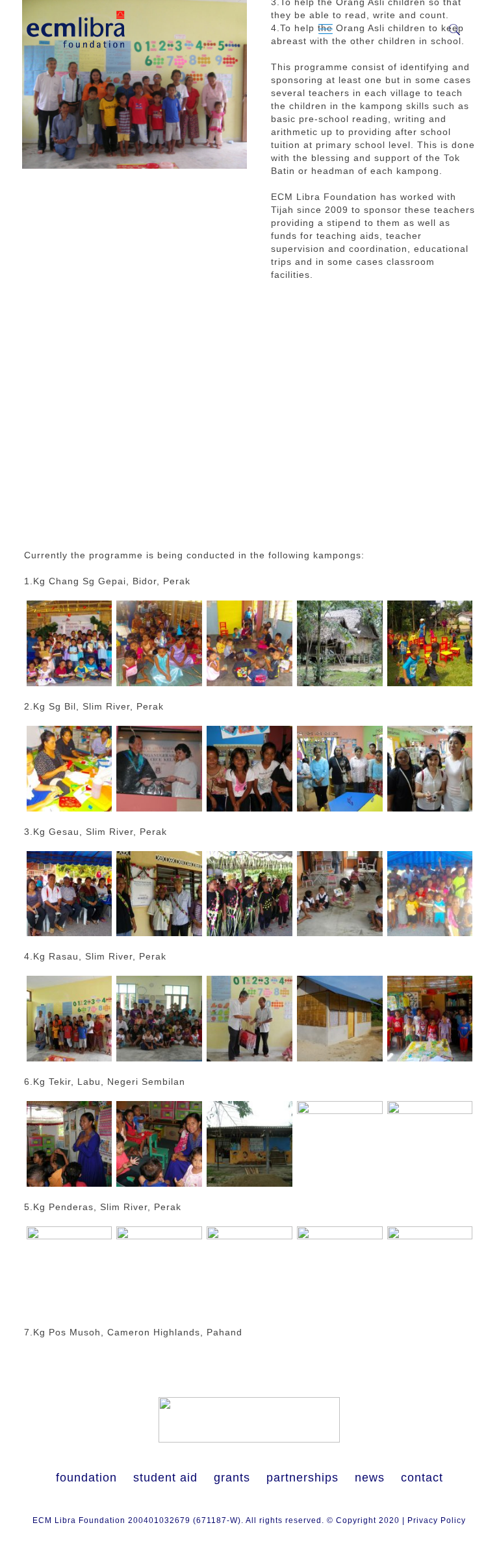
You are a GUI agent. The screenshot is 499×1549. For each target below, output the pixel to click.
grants (232, 1477)
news (370, 1477)
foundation (86, 1477)
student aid (165, 1477)
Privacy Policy (436, 1520)
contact (422, 1477)
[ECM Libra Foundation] (76, 29)
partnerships (302, 1477)
